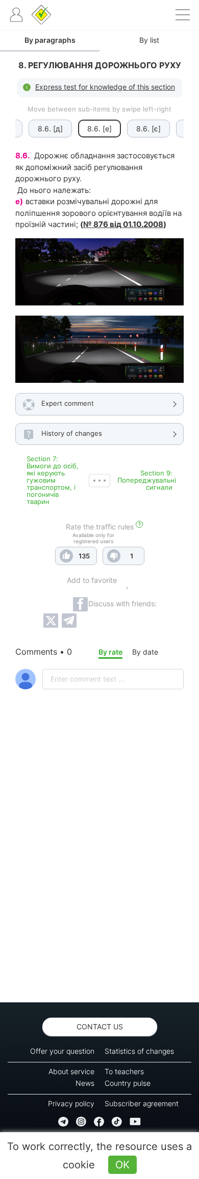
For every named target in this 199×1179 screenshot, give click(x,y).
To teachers (124, 1071)
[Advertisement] (99, 872)
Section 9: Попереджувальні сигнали (146, 480)
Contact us (100, 1026)
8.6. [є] (148, 128)
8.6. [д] (50, 128)
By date (145, 652)
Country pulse (128, 1083)
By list (149, 40)
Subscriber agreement (142, 1103)
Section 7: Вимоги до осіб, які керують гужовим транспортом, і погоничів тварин (53, 480)
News (85, 1083)
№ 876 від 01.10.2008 (123, 224)
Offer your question (62, 1051)
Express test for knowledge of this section (105, 86)
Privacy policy (71, 1103)
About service (71, 1071)
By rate (110, 652)
